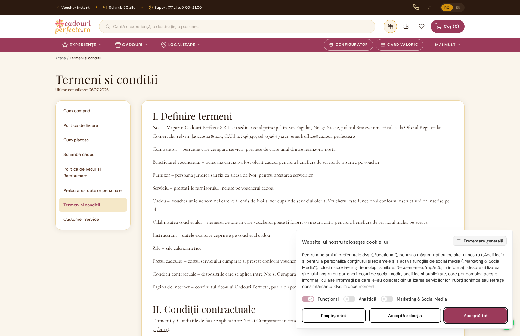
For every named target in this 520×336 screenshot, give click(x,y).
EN (458, 7)
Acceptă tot (476, 315)
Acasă (60, 58)
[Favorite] (421, 26)
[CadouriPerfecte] (73, 26)
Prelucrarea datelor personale (92, 190)
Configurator (352, 44)
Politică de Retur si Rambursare (82, 172)
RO (447, 7)
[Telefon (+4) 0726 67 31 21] (416, 7)
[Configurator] (390, 26)
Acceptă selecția (405, 315)
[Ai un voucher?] (406, 26)
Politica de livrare (80, 125)
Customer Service (81, 219)
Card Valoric (402, 44)
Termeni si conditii (81, 205)
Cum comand (76, 110)
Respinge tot (333, 315)
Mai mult (443, 44)
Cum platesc (76, 140)
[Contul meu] (430, 7)
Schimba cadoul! (80, 154)
